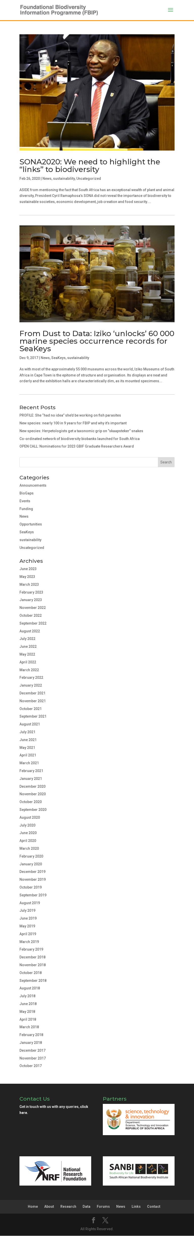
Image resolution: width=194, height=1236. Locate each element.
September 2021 (32, 716)
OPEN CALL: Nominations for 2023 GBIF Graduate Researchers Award (76, 446)
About (49, 1206)
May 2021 (27, 748)
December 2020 (32, 786)
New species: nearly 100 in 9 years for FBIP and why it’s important (73, 423)
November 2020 (32, 794)
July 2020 (27, 825)
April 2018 (27, 1019)
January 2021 (30, 779)
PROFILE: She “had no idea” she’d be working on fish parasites (70, 415)
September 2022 (32, 623)
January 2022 (30, 685)
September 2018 (32, 981)
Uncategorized (88, 178)
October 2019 (30, 887)
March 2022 (29, 670)
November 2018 (32, 965)
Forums (103, 1206)
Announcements (32, 485)
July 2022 (27, 639)
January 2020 (30, 864)
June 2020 (28, 833)
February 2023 (31, 592)
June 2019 (28, 918)
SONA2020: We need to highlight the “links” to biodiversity (89, 165)
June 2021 (28, 740)
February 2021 (31, 771)
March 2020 (29, 848)
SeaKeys (58, 358)
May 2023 (27, 577)
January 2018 (30, 1043)
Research (68, 1206)
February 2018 (31, 1035)
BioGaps (26, 493)
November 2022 (32, 608)
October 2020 (30, 802)
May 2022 (27, 654)
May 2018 (27, 1012)
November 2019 (32, 879)
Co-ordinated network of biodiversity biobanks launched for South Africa (79, 439)
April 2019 (27, 934)
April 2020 (27, 841)
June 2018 (28, 1004)
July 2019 (27, 910)
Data (86, 1206)
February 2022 (31, 677)
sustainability (64, 178)
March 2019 (29, 942)
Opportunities (30, 524)
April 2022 (27, 662)
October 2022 (30, 615)
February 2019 (31, 949)
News (47, 178)
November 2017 (32, 1058)
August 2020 (29, 817)
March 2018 (29, 1027)
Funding (26, 509)
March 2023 (29, 584)
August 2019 (29, 903)
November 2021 (32, 701)
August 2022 (29, 631)
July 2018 (27, 996)
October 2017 (30, 1066)
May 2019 (27, 926)
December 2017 (32, 1050)
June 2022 (28, 646)
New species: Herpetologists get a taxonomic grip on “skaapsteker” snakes (81, 431)
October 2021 (30, 709)
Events (24, 501)
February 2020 (31, 856)
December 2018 (32, 957)
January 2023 (30, 600)
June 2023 (28, 569)
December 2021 (32, 693)
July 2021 (27, 732)
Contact (153, 1206)
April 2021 (27, 755)
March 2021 (29, 763)
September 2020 (32, 810)
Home (33, 1206)
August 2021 (29, 724)
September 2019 (32, 895)
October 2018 (30, 973)
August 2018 (29, 988)
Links (136, 1206)
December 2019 (32, 872)
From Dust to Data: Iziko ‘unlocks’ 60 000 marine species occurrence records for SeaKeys (96, 341)
